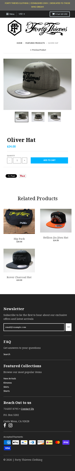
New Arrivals (9, 378)
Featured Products (35, 43)
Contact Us (27, 408)
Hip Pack (19, 238)
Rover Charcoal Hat (19, 277)
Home (19, 43)
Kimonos (7, 383)
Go (68, 327)
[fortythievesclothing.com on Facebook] (4, 426)
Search (6, 354)
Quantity (11, 156)
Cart (61, 14)
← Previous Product (38, 50)
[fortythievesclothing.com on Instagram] (11, 426)
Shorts (6, 391)
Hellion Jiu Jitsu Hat (55, 237)
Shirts (6, 387)
